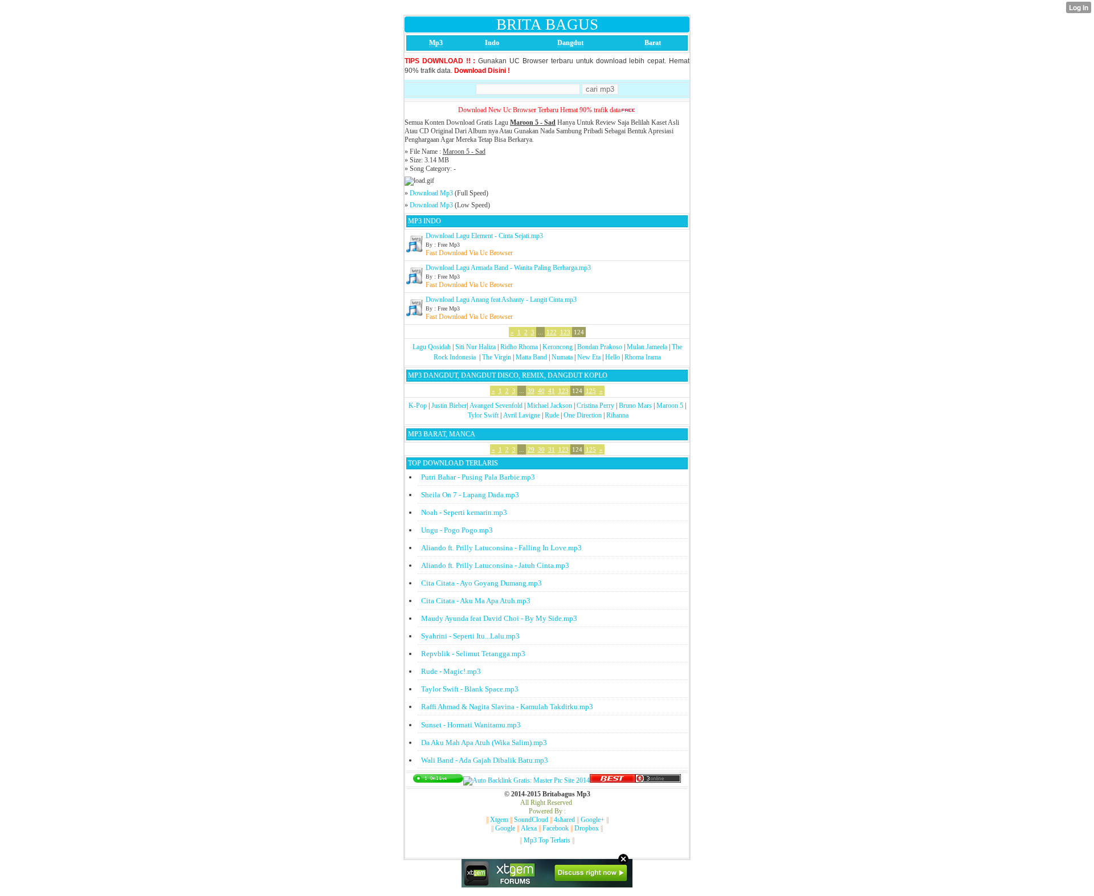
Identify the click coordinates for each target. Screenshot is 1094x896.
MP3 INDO (424, 221)
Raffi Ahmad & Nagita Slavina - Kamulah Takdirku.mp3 (507, 706)
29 (531, 449)
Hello (612, 357)
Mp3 (436, 43)
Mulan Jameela (647, 347)
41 (551, 390)
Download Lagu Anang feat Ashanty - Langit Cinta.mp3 (501, 300)
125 (591, 390)
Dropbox (586, 828)
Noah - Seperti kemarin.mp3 (464, 512)
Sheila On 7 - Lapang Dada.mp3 (470, 494)
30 (541, 449)
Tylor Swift (483, 415)
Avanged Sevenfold (496, 406)
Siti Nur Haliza (475, 347)
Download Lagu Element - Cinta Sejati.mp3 (484, 236)
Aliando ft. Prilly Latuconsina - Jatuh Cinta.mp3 (495, 565)
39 (531, 390)
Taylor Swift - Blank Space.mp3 (470, 689)
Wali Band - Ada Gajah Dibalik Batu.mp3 (484, 760)
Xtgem (499, 820)
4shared (564, 820)
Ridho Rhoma (519, 347)
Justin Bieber (449, 406)
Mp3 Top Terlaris (547, 840)
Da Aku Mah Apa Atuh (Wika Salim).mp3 (484, 742)
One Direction (583, 415)
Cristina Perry (595, 406)
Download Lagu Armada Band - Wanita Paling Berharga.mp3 (508, 268)
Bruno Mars (635, 406)
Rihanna (617, 415)
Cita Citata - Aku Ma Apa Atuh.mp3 (475, 600)
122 (551, 332)
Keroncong (557, 347)
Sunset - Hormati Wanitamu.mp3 (471, 725)
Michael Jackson (549, 406)
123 (565, 332)
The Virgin (496, 357)
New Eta (589, 357)
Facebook (555, 828)
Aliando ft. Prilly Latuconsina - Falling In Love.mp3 (501, 547)
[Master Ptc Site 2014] (526, 780)
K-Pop (418, 406)
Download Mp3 (431, 193)
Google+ (593, 820)
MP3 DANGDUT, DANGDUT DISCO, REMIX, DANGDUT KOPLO (507, 375)
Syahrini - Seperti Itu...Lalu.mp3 (470, 636)
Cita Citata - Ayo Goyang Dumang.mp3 (481, 583)
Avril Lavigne (521, 415)
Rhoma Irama (642, 357)
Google (505, 828)
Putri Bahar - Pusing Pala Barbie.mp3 (478, 477)
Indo (492, 43)
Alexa (529, 828)
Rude (552, 415)
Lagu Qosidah (432, 347)
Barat (652, 43)
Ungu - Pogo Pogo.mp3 (457, 530)
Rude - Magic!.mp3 (451, 671)
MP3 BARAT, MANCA (441, 434)
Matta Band (531, 357)
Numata (562, 357)
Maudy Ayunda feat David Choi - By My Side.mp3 (499, 618)
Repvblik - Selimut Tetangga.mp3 (473, 653)
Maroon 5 (669, 406)
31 (551, 449)
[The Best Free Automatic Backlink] (612, 780)
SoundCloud (531, 820)
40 (541, 390)
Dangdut (570, 43)
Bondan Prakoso (599, 347)
